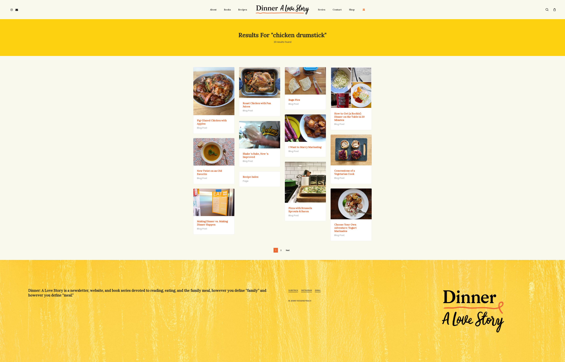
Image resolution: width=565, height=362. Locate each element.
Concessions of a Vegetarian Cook (344, 172)
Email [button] (318, 290)
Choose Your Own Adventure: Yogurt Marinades (345, 228)
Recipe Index (250, 176)
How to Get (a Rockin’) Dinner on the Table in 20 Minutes (349, 117)
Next (288, 250)
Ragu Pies (294, 99)
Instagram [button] (306, 290)
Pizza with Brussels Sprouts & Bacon (300, 209)
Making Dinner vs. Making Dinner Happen (212, 223)
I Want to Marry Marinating (305, 147)
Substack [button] (293, 290)
